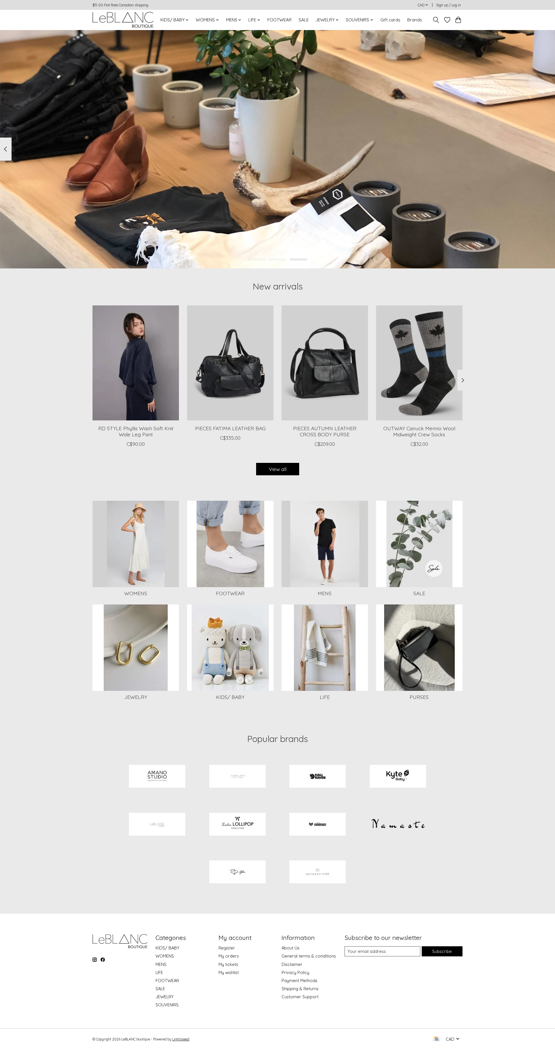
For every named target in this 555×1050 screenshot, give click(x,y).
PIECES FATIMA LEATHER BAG (230, 428)
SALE (304, 20)
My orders (229, 956)
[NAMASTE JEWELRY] (398, 825)
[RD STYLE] (237, 873)
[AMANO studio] (157, 777)
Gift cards (390, 20)
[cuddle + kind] (237, 777)
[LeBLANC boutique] (122, 20)
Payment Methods (299, 980)
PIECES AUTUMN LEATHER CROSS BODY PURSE (324, 431)
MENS (325, 593)
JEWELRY (135, 697)
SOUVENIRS (167, 1005)
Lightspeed (180, 1039)
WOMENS (135, 593)
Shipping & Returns (300, 988)
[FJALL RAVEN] (318, 777)
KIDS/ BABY (230, 697)
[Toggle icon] (436, 20)
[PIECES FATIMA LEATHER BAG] (230, 362)
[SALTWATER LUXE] (318, 873)
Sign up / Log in (448, 5)
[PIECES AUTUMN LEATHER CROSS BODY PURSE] (325, 362)
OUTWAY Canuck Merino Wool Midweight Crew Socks (419, 431)
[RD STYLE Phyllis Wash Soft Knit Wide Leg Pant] (135, 362)
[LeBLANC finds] (157, 825)
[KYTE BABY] (398, 777)
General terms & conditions (309, 956)
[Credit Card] (436, 1039)
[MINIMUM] (318, 825)
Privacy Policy (295, 972)
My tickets (228, 964)
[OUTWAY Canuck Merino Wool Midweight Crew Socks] (419, 362)
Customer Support (300, 996)
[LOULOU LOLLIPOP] (237, 825)
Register (227, 948)
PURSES (419, 697)
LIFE (325, 697)
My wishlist (229, 972)
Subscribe (442, 951)
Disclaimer (292, 964)
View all (277, 469)
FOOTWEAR (279, 20)
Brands (414, 20)
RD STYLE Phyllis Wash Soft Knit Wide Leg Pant (135, 431)
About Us (290, 948)
